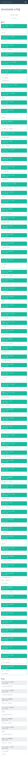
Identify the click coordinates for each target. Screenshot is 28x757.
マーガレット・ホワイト (7, 128)
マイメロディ (5, 41)
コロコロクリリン (6, 106)
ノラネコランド (5, 162)
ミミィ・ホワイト (6, 473)
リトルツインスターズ (7, 49)
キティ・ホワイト (6, 145)
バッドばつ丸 (5, 77)
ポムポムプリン (5, 80)
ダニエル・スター (6, 659)
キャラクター (14, 18)
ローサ (3, 89)
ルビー (3, 97)
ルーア (3, 32)
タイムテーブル (14, 15)
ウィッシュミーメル (6, 66)
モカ (3, 255)
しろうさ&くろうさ (6, 238)
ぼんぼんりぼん (5, 137)
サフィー (4, 58)
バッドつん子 (5, 75)
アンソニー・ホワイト (7, 125)
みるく (3, 196)
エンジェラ (4, 29)
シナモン (4, 439)
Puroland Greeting (6, 2)
